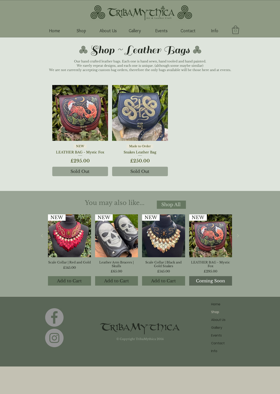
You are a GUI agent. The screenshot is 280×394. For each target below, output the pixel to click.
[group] (140, 250)
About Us (218, 319)
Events (216, 335)
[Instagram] (54, 338)
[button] (81, 31)
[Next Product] (238, 235)
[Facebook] (54, 317)
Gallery (216, 327)
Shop (215, 312)
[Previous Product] (42, 235)
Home (215, 304)
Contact (218, 343)
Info (214, 351)
